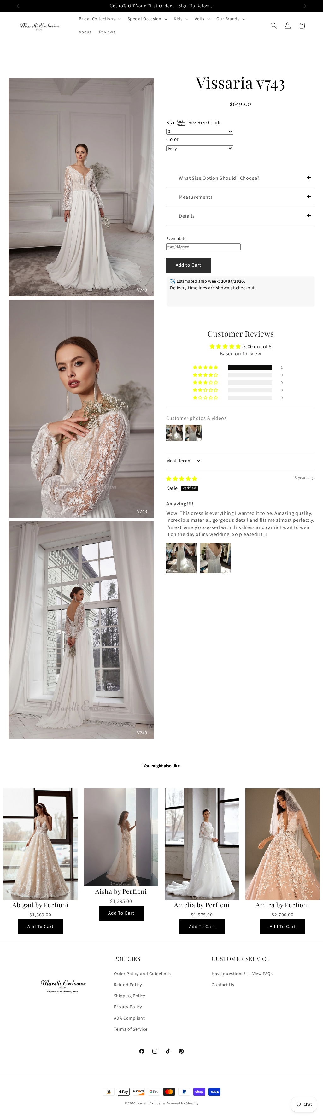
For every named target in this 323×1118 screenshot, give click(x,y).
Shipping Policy (129, 996)
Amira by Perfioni (282, 905)
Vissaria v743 (240, 82)
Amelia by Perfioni (202, 905)
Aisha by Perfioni (121, 891)
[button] (99, 19)
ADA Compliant (129, 1018)
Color (172, 139)
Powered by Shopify (182, 1103)
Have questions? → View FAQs (242, 974)
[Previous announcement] (18, 6)
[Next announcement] (305, 6)
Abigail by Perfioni (40, 905)
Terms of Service (131, 1029)
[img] (181, 478)
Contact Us (223, 985)
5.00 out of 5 (257, 346)
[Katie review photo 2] (215, 558)
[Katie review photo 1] (181, 558)
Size (193, 122)
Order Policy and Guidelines (142, 974)
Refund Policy (128, 985)
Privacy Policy (128, 1007)
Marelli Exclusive (151, 1103)
